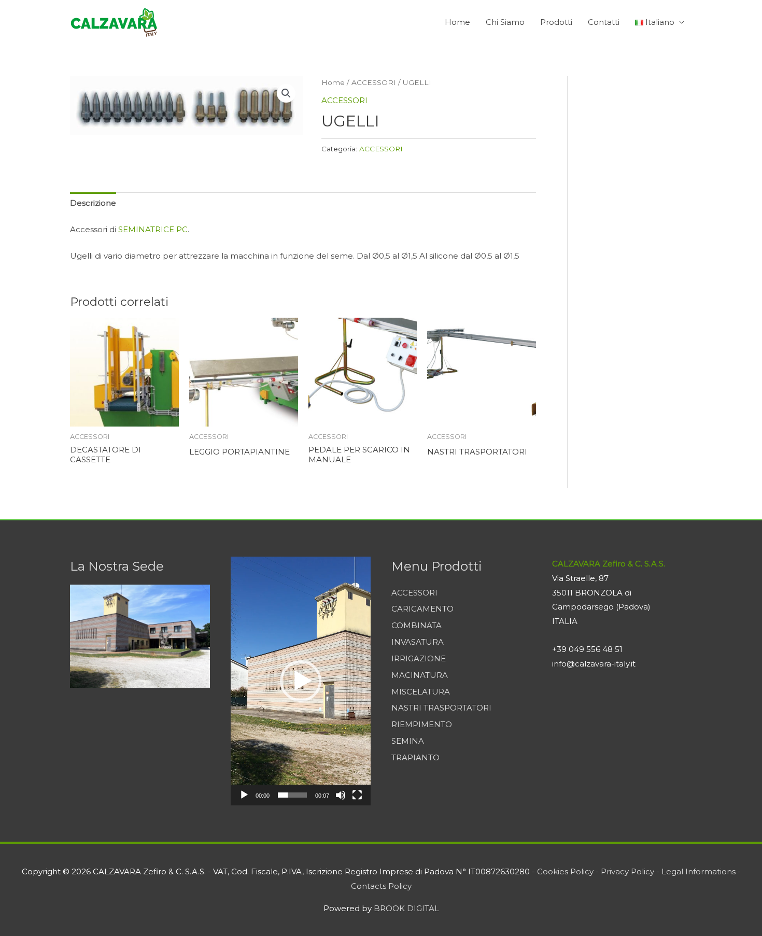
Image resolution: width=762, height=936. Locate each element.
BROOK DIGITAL (406, 908)
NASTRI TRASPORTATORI (441, 708)
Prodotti (556, 22)
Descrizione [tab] (93, 203)
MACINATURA (419, 675)
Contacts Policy (381, 886)
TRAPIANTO (415, 757)
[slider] (292, 795)
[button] (286, 93)
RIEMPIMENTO (421, 724)
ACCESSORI (373, 82)
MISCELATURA (420, 692)
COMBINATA (416, 625)
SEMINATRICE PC (153, 229)
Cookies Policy (565, 871)
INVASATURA (417, 642)
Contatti (603, 22)
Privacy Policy (627, 871)
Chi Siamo (505, 22)
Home (457, 22)
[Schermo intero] (357, 795)
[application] (301, 681)
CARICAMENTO (422, 609)
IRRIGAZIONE (418, 658)
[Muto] (340, 795)
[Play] (244, 795)
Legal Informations (698, 871)
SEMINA (407, 741)
